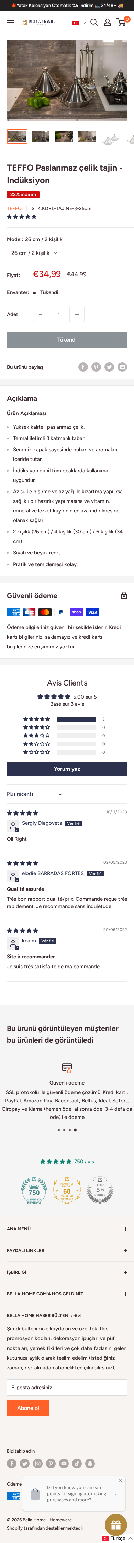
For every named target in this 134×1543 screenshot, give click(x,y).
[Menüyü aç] (10, 22)
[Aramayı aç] (94, 22)
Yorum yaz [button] (67, 769)
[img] (22, 813)
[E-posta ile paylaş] (122, 367)
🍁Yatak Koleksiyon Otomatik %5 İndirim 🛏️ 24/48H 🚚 (67, 5)
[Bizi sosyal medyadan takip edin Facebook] (11, 1463)
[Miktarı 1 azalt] (40, 314)
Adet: (13, 314)
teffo (14, 209)
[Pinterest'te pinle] (96, 367)
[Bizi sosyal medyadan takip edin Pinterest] (51, 1463)
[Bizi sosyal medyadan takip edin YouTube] (64, 1463)
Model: (35, 239)
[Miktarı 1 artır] (77, 314)
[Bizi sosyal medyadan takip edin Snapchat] (90, 1463)
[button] (79, 22)
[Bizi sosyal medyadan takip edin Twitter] (25, 1463)
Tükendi (67, 339)
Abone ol (28, 1408)
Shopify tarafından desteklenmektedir (45, 1528)
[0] (121, 22)
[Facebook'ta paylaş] (83, 367)
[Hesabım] (107, 22)
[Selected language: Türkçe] (79, 22)
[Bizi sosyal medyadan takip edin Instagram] (38, 1463)
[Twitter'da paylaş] (109, 367)
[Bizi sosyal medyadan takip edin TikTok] (77, 1463)
